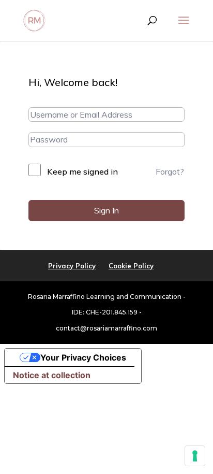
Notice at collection (51, 375)
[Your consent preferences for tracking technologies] (195, 456)
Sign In (106, 210)
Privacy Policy (72, 266)
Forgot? (170, 171)
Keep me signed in (82, 171)
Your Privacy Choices (83, 357)
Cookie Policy (131, 266)
